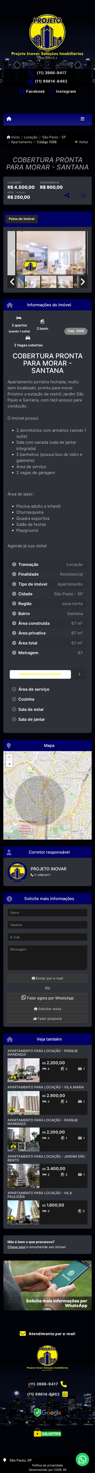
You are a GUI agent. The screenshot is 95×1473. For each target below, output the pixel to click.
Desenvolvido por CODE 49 (47, 1469)
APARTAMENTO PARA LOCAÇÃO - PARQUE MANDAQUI (43, 1053)
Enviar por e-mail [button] (49, 978)
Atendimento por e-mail (51, 1334)
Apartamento (21, 142)
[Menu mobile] (9, 119)
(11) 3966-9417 (51, 73)
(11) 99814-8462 (51, 81)
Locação (31, 137)
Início (15, 137)
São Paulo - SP (54, 137)
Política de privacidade (47, 1465)
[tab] (22, 219)
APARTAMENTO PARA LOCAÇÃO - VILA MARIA (46, 1087)
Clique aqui (16, 1247)
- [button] (9, 764)
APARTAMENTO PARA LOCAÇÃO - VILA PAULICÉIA (40, 1195)
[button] (13, 253)
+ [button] (9, 757)
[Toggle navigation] (82, 119)
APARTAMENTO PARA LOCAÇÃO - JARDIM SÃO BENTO (46, 1158)
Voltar (83, 142)
